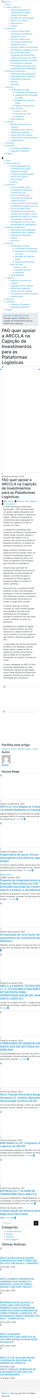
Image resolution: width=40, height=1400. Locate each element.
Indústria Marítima (13, 1231)
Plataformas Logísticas (20, 132)
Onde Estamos (17, 23)
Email (35, 749)
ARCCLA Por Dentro (19, 20)
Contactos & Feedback (20, 148)
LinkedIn (20, 749)
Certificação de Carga (20, 90)
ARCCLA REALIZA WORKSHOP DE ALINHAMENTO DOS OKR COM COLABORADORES (18, 1372)
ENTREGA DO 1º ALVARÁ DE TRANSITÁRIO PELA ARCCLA (18, 1192)
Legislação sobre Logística (22, 130)
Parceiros (10, 143)
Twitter (13, 749)
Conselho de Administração (22, 18)
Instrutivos (15, 84)
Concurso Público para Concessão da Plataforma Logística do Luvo (21, 34)
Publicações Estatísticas (21, 79)
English (9, 153)
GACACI (10, 501)
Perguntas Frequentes (20, 151)
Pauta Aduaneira (17, 119)
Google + (28, 749)
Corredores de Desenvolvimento (24, 137)
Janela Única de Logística (21, 135)
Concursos (10, 28)
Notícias (14, 82)
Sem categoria (31, 501)
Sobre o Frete (21, 111)
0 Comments (9, 504)
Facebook (6, 749)
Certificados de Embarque (26, 92)
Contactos (10, 145)
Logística (10, 122)
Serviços (9, 87)
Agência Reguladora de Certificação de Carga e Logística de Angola (21, 12)
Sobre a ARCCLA (13, 7)
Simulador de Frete (23, 114)
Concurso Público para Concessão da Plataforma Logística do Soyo (21, 42)
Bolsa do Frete (17, 108)
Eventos (14, 26)
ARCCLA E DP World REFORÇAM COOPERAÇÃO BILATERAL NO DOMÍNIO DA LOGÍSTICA (17, 1360)
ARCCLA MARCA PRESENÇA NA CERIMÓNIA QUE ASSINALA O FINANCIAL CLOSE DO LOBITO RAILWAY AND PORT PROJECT (17, 1283)
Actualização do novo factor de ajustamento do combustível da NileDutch (20, 938)
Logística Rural (17, 140)
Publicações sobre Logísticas (23, 76)
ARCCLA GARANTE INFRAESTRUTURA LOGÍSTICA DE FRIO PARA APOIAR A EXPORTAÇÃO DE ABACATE (19, 1338)
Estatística (19, 116)
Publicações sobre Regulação (23, 74)
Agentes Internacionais (24, 106)
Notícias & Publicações (15, 71)
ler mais (20, 819)
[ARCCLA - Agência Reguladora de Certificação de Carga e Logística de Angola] (6, 2)
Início (8, 4)
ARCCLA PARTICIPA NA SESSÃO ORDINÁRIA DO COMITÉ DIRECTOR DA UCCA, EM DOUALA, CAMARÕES (19, 1261)
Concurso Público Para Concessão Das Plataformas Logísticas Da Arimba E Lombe (24, 55)
